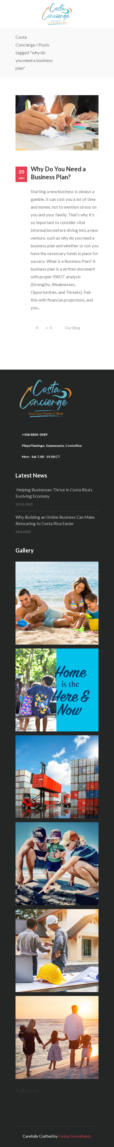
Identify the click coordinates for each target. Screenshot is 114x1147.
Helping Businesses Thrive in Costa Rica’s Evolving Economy (53, 493)
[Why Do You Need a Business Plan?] (57, 122)
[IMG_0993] (57, 950)
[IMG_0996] (57, 776)
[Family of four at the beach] (57, 603)
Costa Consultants (74, 1136)
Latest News (31, 475)
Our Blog (72, 327)
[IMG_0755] (57, 689)
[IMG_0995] (57, 863)
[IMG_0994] (57, 1037)
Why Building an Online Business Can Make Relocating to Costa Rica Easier (55, 520)
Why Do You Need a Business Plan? (58, 173)
